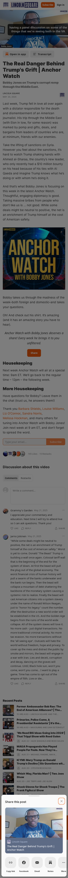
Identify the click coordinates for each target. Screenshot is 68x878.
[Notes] (50, 862)
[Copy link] (10, 862)
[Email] (37, 862)
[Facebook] (23, 862)
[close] (61, 801)
